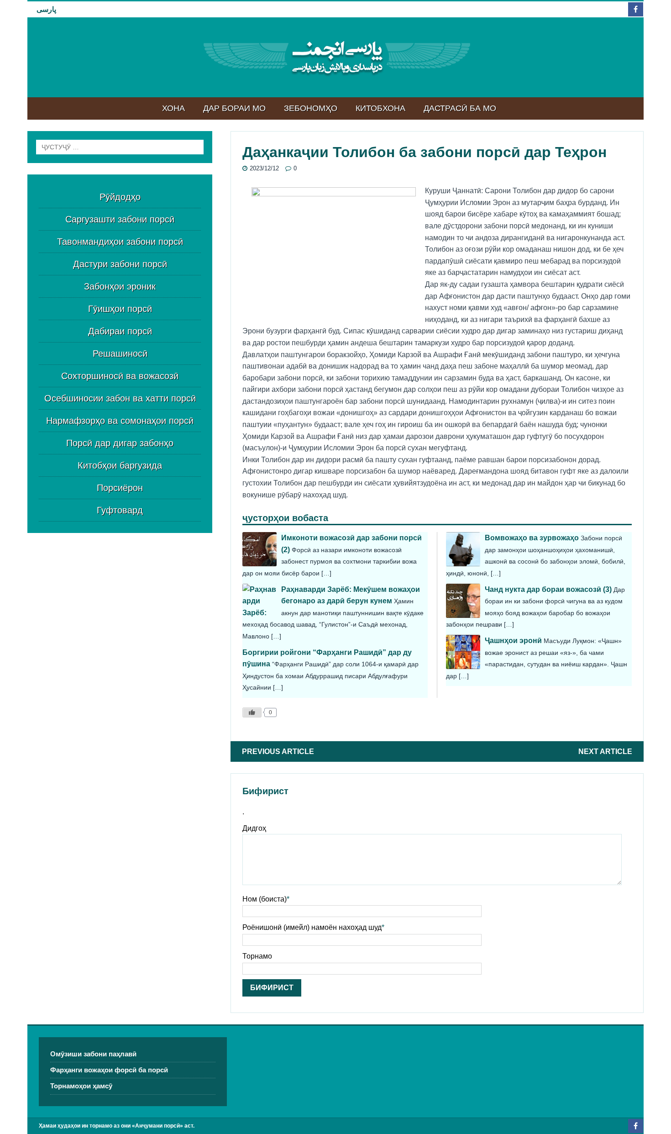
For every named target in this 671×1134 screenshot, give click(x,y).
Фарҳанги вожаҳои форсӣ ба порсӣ (109, 1070)
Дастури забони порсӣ (120, 264)
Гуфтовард (120, 510)
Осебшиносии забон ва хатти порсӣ (120, 398)
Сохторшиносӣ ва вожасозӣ (119, 376)
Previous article (278, 751)
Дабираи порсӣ (120, 331)
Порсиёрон (120, 488)
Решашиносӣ (120, 353)
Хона (173, 108)
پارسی (46, 9)
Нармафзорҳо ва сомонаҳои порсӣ (120, 421)
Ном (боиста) (264, 899)
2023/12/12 (264, 168)
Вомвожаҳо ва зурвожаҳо (532, 538)
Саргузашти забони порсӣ (119, 219)
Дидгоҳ (254, 828)
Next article (605, 751)
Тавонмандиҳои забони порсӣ (120, 242)
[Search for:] (120, 147)
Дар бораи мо (234, 108)
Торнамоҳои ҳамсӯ (81, 1086)
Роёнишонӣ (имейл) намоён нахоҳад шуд (312, 927)
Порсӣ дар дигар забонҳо (119, 443)
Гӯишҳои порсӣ (120, 309)
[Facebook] (636, 9)
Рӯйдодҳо (120, 197)
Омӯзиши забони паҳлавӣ (93, 1054)
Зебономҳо (310, 108)
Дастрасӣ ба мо (460, 108)
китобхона (380, 108)
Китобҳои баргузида (120, 465)
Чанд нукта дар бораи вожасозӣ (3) (548, 589)
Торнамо (257, 956)
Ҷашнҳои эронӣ (513, 640)
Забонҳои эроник (120, 286)
